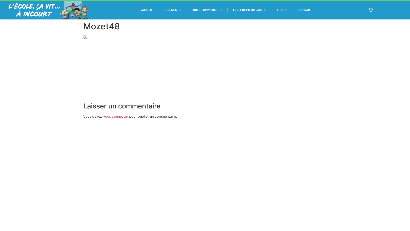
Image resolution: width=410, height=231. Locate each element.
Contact (304, 10)
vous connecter (115, 116)
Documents (172, 10)
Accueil (146, 10)
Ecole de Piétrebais (247, 10)
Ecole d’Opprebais (205, 10)
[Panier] (370, 10)
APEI (280, 10)
